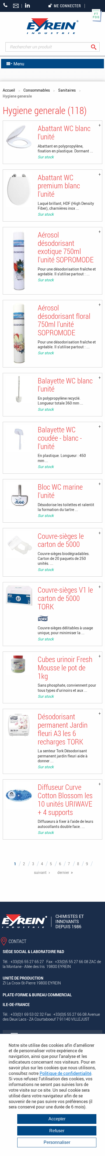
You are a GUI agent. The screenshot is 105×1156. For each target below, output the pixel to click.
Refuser (56, 1130)
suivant (40, 872)
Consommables (36, 90)
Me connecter (67, 5)
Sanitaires (67, 90)
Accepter (56, 1119)
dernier (63, 872)
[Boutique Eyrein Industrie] (52, 26)
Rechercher (97, 47)
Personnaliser (57, 1142)
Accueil (9, 90)
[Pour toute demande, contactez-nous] (16, 6)
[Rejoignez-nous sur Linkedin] (29, 5)
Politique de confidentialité (65, 1073)
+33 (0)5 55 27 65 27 (5, 5)
